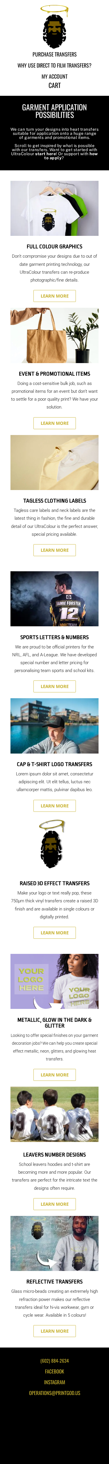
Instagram (54, 1382)
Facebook (54, 1371)
